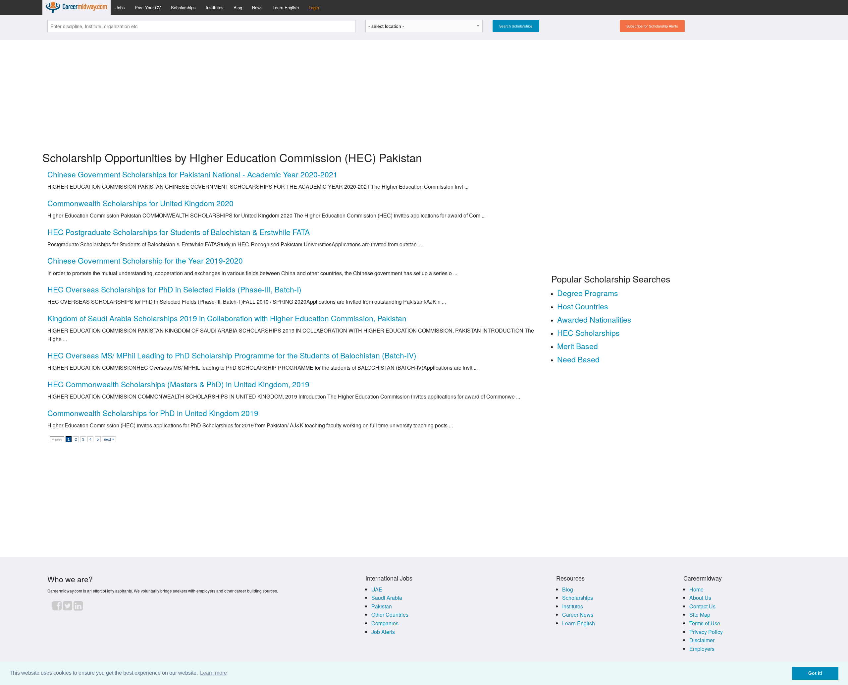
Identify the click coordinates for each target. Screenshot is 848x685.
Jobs (120, 7)
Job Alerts (383, 632)
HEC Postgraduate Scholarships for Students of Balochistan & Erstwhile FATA (178, 231)
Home (696, 589)
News (257, 7)
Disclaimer (702, 640)
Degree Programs (587, 292)
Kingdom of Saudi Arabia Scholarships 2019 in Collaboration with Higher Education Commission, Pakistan (226, 318)
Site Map (699, 614)
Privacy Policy (706, 632)
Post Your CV (148, 7)
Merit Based (577, 346)
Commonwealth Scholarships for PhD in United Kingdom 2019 (152, 412)
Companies (384, 623)
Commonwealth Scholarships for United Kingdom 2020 (140, 203)
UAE (376, 589)
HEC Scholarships (588, 332)
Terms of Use (704, 623)
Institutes (215, 7)
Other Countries (389, 614)
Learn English (286, 7)
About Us (700, 597)
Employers (702, 649)
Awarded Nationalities (594, 319)
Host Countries (582, 306)
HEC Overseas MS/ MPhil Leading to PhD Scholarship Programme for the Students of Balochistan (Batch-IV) (231, 355)
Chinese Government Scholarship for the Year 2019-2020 (145, 260)
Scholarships (183, 7)
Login (314, 7)
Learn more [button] (213, 673)
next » (109, 439)
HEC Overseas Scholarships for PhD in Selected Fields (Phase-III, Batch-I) (174, 289)
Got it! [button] (815, 673)
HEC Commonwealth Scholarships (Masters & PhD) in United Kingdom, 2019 (178, 384)
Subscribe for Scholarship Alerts (652, 26)
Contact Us (702, 606)
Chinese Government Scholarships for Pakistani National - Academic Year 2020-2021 (192, 174)
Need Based (578, 359)
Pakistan (381, 606)
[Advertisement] (424, 91)
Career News (577, 614)
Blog (238, 7)
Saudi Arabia (386, 597)
